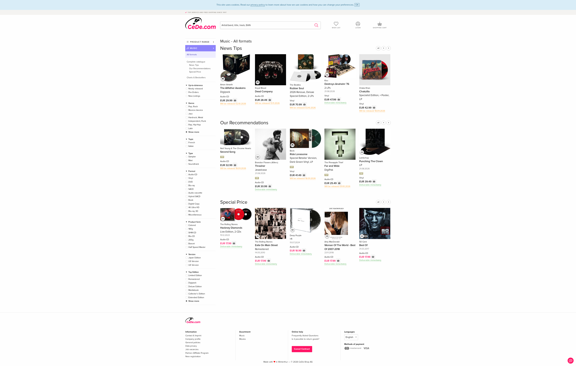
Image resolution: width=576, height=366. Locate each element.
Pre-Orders (193, 92)
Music (193, 48)
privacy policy (257, 4)
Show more (193, 132)
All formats (192, 54)
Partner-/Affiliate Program (196, 353)
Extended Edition (196, 297)
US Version (193, 261)
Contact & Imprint (193, 335)
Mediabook (193, 290)
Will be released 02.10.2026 (233, 103)
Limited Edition (195, 275)
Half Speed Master (197, 247)
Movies (242, 339)
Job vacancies (192, 349)
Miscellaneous (195, 214)
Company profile (193, 339)
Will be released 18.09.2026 (372, 111)
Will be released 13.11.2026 (267, 103)
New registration (193, 356)
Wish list (336, 28)
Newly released (195, 88)
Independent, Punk (197, 121)
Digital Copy (194, 204)
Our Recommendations (200, 68)
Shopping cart (380, 28)
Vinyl (190, 178)
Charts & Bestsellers (196, 77)
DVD (190, 182)
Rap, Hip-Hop (194, 124)
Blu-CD (191, 236)
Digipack (192, 282)
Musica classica (195, 110)
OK (357, 4)
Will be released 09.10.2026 (337, 186)
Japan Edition (194, 257)
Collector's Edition (196, 293)
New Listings (194, 96)
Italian (191, 146)
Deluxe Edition (195, 286)
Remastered (194, 279)
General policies (192, 342)
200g (191, 240)
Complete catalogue (196, 61)
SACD (191, 189)
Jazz (190, 113)
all (378, 48)
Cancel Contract (302, 349)
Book (190, 200)
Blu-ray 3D (193, 211)
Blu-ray (191, 185)
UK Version (193, 265)
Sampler (192, 156)
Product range (199, 42)
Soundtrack (193, 164)
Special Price (195, 72)
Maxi (190, 160)
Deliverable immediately (335, 102)
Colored (192, 225)
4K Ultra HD (193, 207)
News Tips (194, 65)
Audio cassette (195, 193)
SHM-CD (192, 232)
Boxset (191, 243)
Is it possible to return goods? (305, 339)
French (191, 142)
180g (190, 229)
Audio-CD (192, 174)
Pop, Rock (193, 106)
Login (358, 28)
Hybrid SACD (194, 196)
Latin (190, 128)
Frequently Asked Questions (305, 335)
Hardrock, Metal (195, 117)
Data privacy (191, 346)
